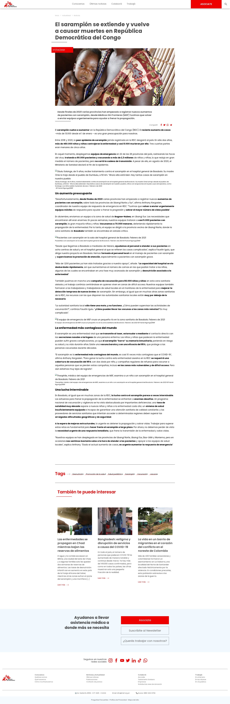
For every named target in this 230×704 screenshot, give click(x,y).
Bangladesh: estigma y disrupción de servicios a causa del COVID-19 (114, 543)
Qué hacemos (40, 679)
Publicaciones (91, 679)
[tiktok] (139, 660)
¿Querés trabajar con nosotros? (145, 641)
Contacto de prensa (94, 682)
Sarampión (130, 474)
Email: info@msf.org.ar (121, 693)
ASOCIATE (206, 4)
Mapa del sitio (133, 700)
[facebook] (116, 660)
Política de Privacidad (118, 700)
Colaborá (142, 675)
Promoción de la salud (96, 474)
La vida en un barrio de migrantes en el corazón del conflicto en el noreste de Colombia (155, 545)
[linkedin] (134, 660)
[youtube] (122, 660)
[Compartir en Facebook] (161, 125)
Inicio (57, 15)
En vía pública (200, 682)
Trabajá (198, 675)
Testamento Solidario (146, 679)
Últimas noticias (92, 677)
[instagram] (110, 660)
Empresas (142, 682)
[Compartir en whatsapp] (168, 125)
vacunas (154, 474)
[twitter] (128, 660)
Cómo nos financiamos (44, 682)
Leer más (61, 585)
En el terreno (200, 677)
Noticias (77, 15)
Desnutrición (78, 474)
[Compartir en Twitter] (164, 125)
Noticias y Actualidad (95, 675)
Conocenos (39, 675)
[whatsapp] (145, 660)
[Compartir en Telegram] (171, 125)
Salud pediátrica (115, 474)
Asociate (145, 620)
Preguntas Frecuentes (99, 700)
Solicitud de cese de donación (150, 684)
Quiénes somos (41, 677)
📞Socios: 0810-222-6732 (145, 693)
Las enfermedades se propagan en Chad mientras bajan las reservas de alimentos (73, 545)
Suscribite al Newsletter (145, 630)
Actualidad (66, 15)
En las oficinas (200, 679)
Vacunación (142, 474)
